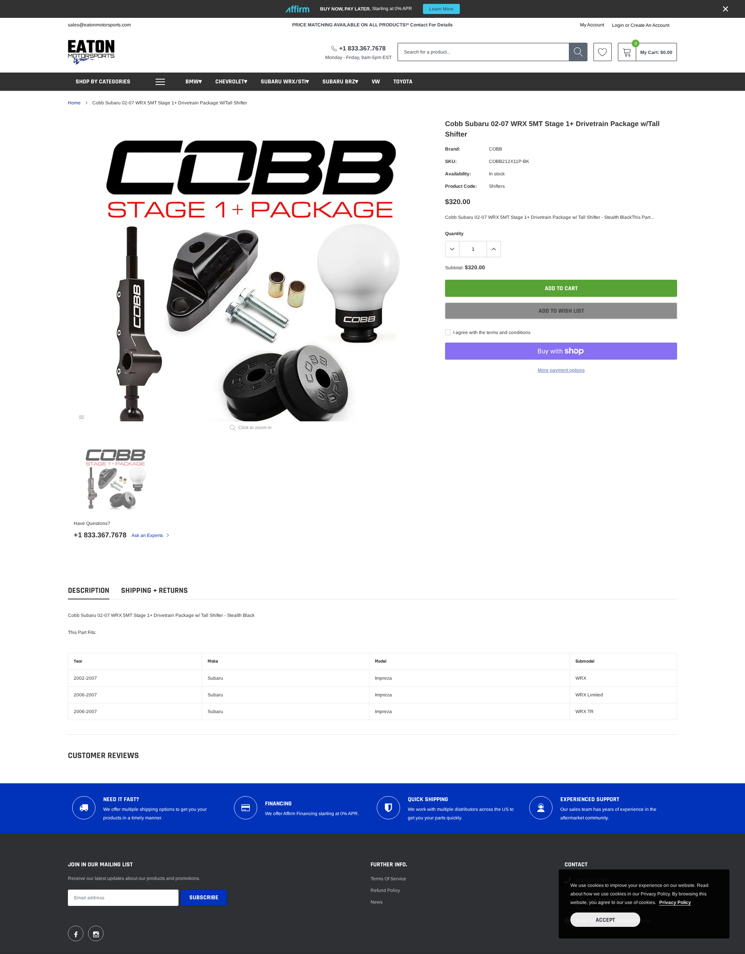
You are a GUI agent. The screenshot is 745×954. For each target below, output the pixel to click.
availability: (458, 174)
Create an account (650, 25)
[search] (578, 52)
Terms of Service (388, 878)
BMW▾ (193, 82)
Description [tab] (88, 591)
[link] (602, 52)
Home (74, 103)
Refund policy (385, 890)
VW (376, 82)
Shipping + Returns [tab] (154, 591)
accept (605, 920)
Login (618, 25)
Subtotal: (454, 267)
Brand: (452, 149)
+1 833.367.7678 (362, 48)
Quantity (454, 233)
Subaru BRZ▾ (340, 82)
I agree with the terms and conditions (491, 332)
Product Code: (461, 186)
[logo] (91, 52)
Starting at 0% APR (387, 9)
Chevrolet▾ (231, 82)
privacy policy (675, 902)
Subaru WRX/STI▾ (285, 82)
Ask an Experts (148, 535)
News (377, 902)
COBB (495, 149)
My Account (592, 25)
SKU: (451, 161)
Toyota (402, 82)
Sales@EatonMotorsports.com (99, 25)
